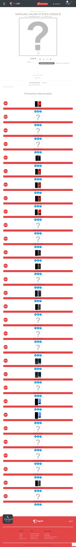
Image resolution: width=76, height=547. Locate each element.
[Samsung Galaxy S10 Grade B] (38, 456)
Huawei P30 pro (38, 420)
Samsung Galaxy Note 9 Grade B (38, 352)
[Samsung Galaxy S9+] (38, 144)
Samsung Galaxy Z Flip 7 (38, 230)
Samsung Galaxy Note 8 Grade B (38, 284)
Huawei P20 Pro (38, 298)
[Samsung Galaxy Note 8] (38, 117)
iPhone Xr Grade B (38, 379)
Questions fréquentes (34, 533)
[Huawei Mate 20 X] (38, 401)
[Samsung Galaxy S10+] (38, 428)
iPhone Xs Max (38, 311)
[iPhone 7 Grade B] (38, 171)
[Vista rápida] (35, 111)
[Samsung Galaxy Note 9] (38, 334)
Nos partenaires (22, 538)
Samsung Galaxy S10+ (38, 433)
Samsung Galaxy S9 (38, 135)
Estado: (42, 16)
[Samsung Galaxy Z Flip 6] (38, 239)
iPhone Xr (38, 366)
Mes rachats (46, 533)
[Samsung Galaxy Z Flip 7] (38, 225)
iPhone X (38, 257)
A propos (21, 533)
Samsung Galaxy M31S (38, 325)
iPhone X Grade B (38, 271)
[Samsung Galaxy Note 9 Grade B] (38, 347)
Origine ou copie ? (34, 536)
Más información (34, 82)
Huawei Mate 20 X (38, 406)
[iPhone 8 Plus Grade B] (38, 212)
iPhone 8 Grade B (38, 203)
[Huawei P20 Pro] (38, 293)
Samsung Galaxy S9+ (38, 149)
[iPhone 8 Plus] (38, 103)
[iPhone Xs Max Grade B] (38, 483)
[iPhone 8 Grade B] (38, 198)
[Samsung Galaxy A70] (38, 388)
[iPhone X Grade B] (38, 266)
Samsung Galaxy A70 (38, 393)
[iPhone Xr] (38, 361)
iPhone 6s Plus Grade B (38, 163)
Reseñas (44, 82)
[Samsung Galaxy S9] (38, 131)
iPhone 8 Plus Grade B (38, 216)
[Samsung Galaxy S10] (38, 442)
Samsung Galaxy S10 (38, 447)
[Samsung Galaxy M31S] (38, 320)
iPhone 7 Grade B (38, 176)
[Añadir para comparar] (38, 111)
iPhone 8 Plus (38, 108)
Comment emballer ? (34, 535)
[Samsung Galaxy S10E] (38, 469)
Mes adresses (47, 535)
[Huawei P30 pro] (38, 415)
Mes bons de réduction (49, 538)
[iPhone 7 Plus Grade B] (38, 185)
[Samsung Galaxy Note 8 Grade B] (38, 279)
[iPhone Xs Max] (38, 306)
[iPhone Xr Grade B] (38, 374)
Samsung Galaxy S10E (38, 474)
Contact (20, 536)
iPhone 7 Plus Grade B (38, 189)
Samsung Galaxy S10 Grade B (38, 460)
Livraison (21, 535)
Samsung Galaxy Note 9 (38, 338)
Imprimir (38, 77)
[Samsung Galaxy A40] (38, 496)
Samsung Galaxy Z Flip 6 (38, 244)
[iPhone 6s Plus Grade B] (38, 158)
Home (31, 11)
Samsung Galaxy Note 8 (38, 122)
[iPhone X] (38, 252)
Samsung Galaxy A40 (38, 501)
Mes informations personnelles (50, 536)
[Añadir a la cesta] (40, 111)
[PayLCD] (15, 3)
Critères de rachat (34, 538)
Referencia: (27, 16)
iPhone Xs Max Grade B (38, 488)
